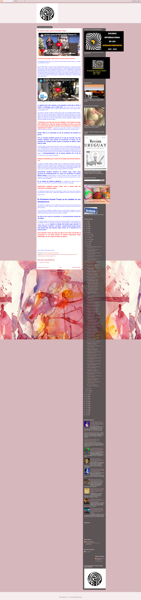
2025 (87, 223)
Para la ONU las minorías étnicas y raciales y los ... (94, 247)
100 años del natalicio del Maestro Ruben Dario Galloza (96, 480)
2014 (87, 403)
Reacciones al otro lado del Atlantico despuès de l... (92, 308)
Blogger (80, 597)
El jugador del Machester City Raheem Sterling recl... (93, 343)
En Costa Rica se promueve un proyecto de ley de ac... (93, 265)
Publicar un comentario (44, 262)
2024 (87, 225)
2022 (87, 228)
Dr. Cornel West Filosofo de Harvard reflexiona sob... (92, 289)
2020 (87, 232)
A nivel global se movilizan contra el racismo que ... (94, 361)
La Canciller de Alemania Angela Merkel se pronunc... (93, 364)
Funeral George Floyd (50, 256)
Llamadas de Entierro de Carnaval (93, 542)
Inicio (60, 267)
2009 (87, 413)
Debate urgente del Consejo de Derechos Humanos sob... (93, 302)
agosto (88, 241)
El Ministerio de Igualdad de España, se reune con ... (92, 311)
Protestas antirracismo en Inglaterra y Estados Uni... (93, 349)
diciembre (89, 234)
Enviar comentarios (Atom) (62, 271)
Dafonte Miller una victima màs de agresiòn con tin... (94, 256)
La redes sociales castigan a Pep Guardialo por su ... (94, 296)
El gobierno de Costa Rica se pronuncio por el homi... (93, 379)
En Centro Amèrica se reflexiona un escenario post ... (93, 326)
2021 (87, 230)
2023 (87, 226)
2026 (87, 221)
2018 (87, 396)
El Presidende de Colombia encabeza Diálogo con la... (93, 280)
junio (88, 245)
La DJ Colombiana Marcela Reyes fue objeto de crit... (94, 358)
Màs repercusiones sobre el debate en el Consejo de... (93, 283)
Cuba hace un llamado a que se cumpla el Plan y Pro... (93, 271)
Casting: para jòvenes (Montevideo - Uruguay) (94, 432)
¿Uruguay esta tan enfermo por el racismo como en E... (94, 355)
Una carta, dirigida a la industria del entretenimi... (93, 268)
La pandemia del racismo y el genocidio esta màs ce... (93, 370)
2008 (87, 414)
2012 (87, 407)
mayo (88, 388)
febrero (88, 390)
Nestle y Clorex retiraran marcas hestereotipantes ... (93, 277)
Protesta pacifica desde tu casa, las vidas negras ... (93, 332)
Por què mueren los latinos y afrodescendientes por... (93, 286)
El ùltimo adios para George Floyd (94, 341)
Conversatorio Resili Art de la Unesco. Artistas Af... (93, 259)
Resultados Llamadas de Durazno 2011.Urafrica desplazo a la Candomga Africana (97, 460)
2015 (87, 401)
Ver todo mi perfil (98, 561)
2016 (87, 399)
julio (88, 243)
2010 (87, 411)
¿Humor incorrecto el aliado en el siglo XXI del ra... (94, 346)
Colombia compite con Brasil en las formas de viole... (93, 367)
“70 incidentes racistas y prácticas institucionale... (92, 329)
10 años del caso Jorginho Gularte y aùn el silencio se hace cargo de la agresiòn (97, 500)
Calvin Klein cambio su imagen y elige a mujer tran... (94, 253)
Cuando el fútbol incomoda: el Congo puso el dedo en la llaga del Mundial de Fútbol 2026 (96, 449)
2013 (87, 405)
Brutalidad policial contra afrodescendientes (61, 254)
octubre (88, 237)
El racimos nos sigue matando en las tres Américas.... (94, 376)
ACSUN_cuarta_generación (100, 559)
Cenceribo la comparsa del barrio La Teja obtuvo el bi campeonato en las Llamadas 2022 (97, 470)
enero (88, 392)
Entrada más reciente (43, 267)
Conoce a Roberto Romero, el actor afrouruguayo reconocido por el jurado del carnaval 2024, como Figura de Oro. (97, 423)
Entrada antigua (76, 267)
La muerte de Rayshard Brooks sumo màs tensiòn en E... (93, 323)
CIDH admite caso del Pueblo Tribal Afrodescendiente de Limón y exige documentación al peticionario (91, 440)
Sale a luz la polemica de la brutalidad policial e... (92, 250)
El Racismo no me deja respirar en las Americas (93, 382)
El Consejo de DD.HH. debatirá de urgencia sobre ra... (94, 314)
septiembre (89, 239)
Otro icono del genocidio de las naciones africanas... (93, 335)
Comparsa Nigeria (90, 541)
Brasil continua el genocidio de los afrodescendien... (94, 373)
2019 (87, 394)
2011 (87, 409)
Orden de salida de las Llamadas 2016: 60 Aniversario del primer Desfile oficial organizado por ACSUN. (97, 490)
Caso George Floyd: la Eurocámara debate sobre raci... (93, 293)
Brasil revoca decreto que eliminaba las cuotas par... (93, 274)
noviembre (89, 235)
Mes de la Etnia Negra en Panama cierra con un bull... (93, 385)
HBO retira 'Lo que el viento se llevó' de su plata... (93, 338)
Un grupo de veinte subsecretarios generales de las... (94, 317)
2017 (87, 398)
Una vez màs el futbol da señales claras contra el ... (94, 299)
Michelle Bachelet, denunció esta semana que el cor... (94, 352)
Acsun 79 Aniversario (46, 254)
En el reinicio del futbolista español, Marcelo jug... (92, 320)
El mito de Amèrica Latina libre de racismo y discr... (94, 262)
